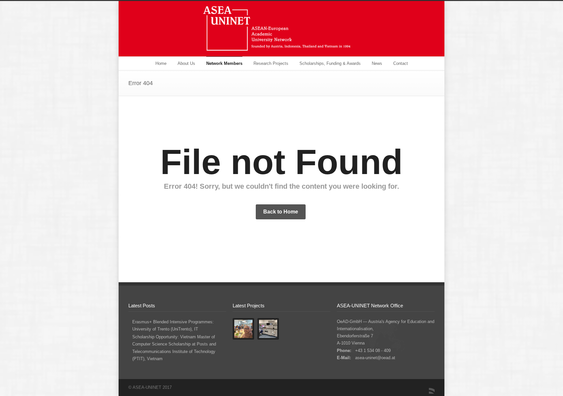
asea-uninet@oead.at (375, 357)
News (377, 63)
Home (160, 63)
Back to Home (280, 211)
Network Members (224, 63)
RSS (428, 387)
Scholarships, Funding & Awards (330, 63)
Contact (400, 63)
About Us (186, 63)
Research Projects (270, 63)
